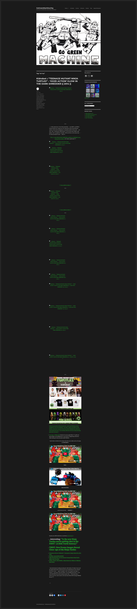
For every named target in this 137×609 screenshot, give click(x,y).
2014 (43, 97)
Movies (87, 8)
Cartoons (82, 8)
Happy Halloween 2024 (89, 113)
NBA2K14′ (41, 101)
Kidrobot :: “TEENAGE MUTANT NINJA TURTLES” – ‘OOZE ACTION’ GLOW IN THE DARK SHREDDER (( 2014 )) (57, 81)
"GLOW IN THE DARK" (40, 96)
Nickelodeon (38, 103)
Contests (72, 8)
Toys (91, 8)
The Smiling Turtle (88, 116)
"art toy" (37, 95)
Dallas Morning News (40, 98)
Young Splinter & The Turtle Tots (91, 114)
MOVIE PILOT (70, 535)
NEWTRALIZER (39, 102)
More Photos (87, 98)
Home (66, 8)
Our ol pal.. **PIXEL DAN (54, 434)
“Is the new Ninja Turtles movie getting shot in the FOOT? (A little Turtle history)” (63, 541)
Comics (77, 8)
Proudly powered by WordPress (50, 604)
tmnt (42, 106)
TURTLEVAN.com (39, 107)
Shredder (42, 104)
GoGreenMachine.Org (44, 8)
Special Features (97, 8)
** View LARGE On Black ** (65, 185)
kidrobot (37, 101)
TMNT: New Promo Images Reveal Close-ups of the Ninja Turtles (64, 548)
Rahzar (39, 104)
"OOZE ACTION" (39, 97)
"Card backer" (41, 95)
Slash (37, 105)
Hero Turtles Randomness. (90, 115)
